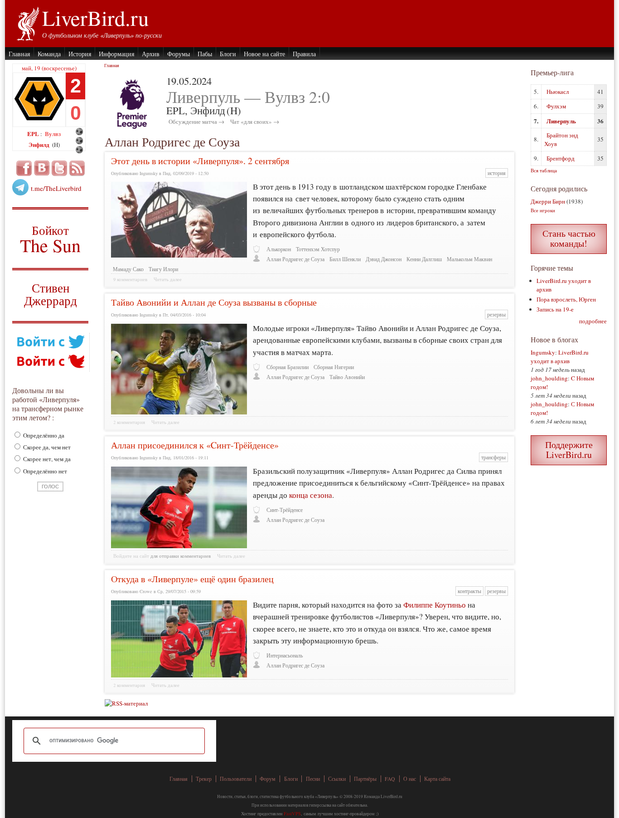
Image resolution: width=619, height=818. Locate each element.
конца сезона (310, 495)
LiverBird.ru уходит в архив (560, 356)
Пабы (205, 53)
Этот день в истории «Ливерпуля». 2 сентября (200, 161)
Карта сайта (437, 778)
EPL (33, 133)
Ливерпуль (561, 121)
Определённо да (43, 435)
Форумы (178, 53)
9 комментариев (130, 279)
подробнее (593, 321)
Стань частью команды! (568, 238)
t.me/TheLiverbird (56, 188)
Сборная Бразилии (287, 367)
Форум (268, 778)
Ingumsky (543, 352)
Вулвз (53, 133)
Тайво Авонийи (347, 377)
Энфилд (40, 144)
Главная (19, 53)
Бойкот (50, 239)
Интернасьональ (284, 655)
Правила (304, 53)
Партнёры (365, 778)
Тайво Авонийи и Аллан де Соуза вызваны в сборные (214, 302)
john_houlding (549, 378)
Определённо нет (44, 471)
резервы (496, 314)
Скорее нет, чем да (46, 459)
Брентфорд (560, 158)
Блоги (228, 53)
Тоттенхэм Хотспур (318, 249)
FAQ (390, 778)
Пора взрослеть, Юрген (566, 299)
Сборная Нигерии (334, 367)
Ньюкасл (557, 92)
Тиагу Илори (163, 269)
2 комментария (129, 422)
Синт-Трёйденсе (284, 509)
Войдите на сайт (131, 556)
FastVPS (292, 813)
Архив (151, 53)
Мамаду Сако (128, 269)
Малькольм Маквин (469, 259)
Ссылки (337, 778)
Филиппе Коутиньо (434, 604)
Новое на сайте (264, 53)
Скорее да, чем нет (46, 447)
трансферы (493, 457)
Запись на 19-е (555, 309)
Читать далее (168, 279)
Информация (116, 53)
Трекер (204, 778)
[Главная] (27, 23)
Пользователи (235, 778)
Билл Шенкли (345, 259)
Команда (49, 53)
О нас (409, 778)
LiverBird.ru (95, 18)
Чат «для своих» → (254, 121)
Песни (313, 778)
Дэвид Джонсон (383, 259)
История (79, 53)
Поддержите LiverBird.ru (569, 449)
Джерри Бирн (548, 201)
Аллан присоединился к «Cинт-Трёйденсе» (195, 445)
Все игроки (543, 210)
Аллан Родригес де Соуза (295, 259)
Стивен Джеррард (50, 295)
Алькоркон (278, 249)
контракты (469, 591)
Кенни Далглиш (424, 259)
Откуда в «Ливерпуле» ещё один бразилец (192, 579)
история (497, 173)
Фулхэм (556, 106)
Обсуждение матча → (196, 121)
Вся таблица (544, 170)
